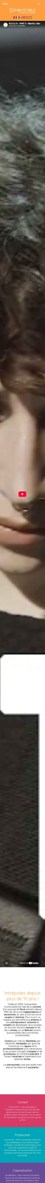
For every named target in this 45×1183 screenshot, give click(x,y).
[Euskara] (30, 17)
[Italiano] (20, 17)
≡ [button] (39, 4)
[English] (14, 17)
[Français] (17, 17)
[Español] (27, 17)
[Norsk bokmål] (24, 17)
